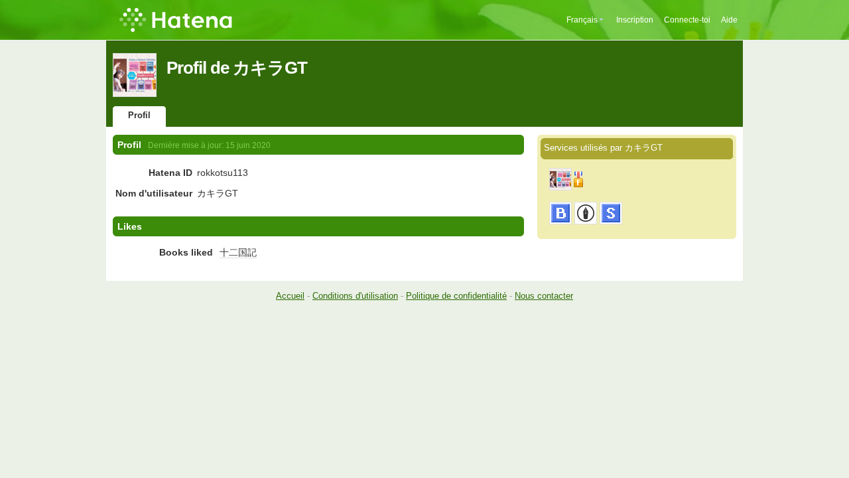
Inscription (634, 20)
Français (582, 20)
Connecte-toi (687, 20)
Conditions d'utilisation (355, 296)
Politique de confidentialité (456, 296)
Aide (729, 20)
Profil (139, 115)
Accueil (290, 296)
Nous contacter (544, 296)
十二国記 (238, 252)
